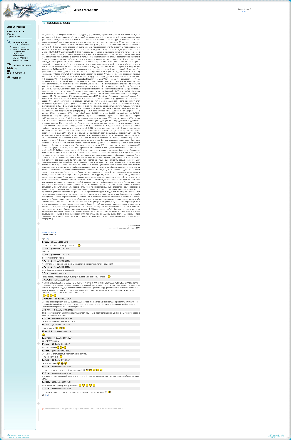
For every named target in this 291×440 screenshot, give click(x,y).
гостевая (16, 77)
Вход (244, 11)
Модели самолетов (21, 49)
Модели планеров (20, 58)
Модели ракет (19, 47)
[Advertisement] (97, 420)
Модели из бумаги (20, 60)
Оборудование (19, 51)
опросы (10, 34)
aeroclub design (278, 435)
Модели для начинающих (18, 55)
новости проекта (15, 31)
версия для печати (49, 232)
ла (16, 69)
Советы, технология (21, 45)
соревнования (14, 36)
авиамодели (20, 42)
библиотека (19, 72)
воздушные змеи (22, 65)
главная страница (16, 26)
